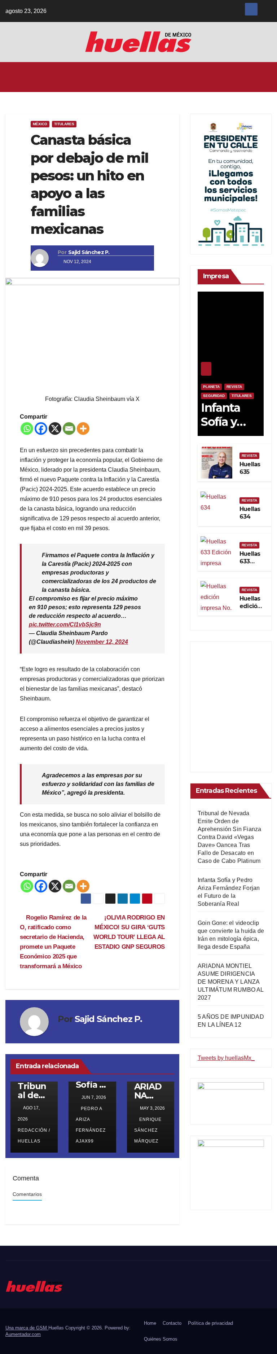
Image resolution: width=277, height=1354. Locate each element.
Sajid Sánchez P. (89, 252)
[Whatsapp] (27, 428)
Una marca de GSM (26, 1328)
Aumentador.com (23, 1334)
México (40, 124)
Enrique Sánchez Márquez (148, 1130)
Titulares (64, 124)
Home (150, 1323)
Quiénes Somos (160, 1339)
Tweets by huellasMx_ (226, 1058)
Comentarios (27, 1194)
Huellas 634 (249, 513)
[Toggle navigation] (265, 77)
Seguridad (214, 396)
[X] (55, 428)
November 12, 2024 (102, 642)
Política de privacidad (210, 1323)
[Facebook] (41, 428)
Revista (234, 387)
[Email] (69, 428)
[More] (83, 428)
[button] (135, 77)
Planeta (211, 387)
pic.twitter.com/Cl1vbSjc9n (65, 624)
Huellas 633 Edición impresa (251, 565)
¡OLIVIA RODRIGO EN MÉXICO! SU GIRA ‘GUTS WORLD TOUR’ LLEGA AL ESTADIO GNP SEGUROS (129, 932)
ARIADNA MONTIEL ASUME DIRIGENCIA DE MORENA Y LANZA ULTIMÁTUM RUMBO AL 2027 (231, 982)
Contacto (172, 1323)
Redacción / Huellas (34, 1136)
